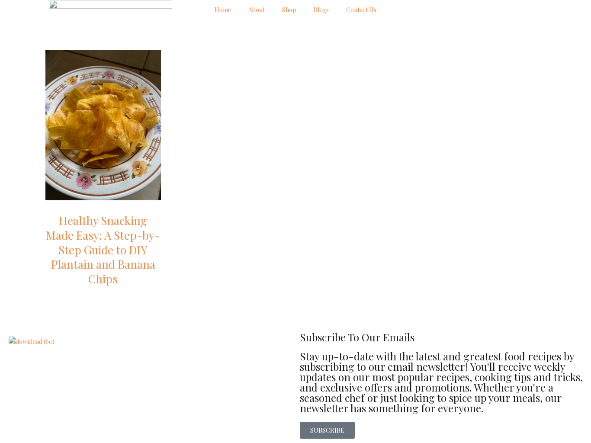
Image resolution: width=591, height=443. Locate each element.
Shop (289, 10)
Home (223, 10)
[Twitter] (452, 11)
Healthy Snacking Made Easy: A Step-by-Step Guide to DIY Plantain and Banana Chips (103, 249)
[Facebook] (429, 11)
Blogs (321, 10)
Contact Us (361, 10)
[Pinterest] (475, 11)
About (256, 10)
